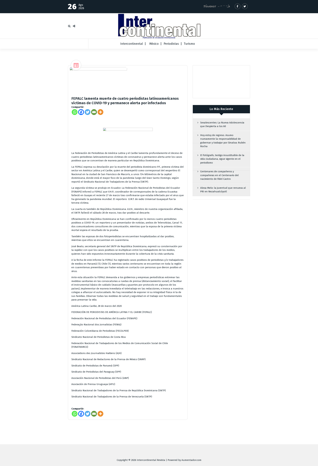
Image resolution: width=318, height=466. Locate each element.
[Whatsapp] (75, 112)
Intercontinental (131, 44)
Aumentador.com (191, 460)
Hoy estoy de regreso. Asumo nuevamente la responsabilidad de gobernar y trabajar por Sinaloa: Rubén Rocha (223, 141)
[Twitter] (87, 112)
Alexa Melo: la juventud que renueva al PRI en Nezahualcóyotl (223, 189)
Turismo (189, 44)
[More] (100, 112)
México (154, 44)
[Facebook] (81, 112)
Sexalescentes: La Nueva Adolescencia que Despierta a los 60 (222, 124)
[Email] (94, 112)
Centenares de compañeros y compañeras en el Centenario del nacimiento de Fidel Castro (219, 175)
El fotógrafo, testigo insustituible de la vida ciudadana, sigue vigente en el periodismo (222, 159)
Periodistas (171, 44)
